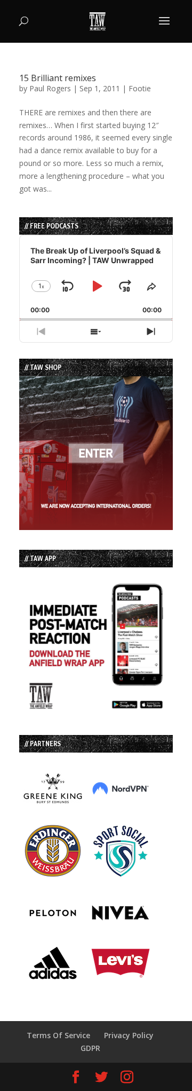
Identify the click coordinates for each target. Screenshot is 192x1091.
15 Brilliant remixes (57, 78)
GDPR (90, 1048)
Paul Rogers (50, 88)
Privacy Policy (129, 1035)
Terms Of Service (58, 1035)
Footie (140, 88)
